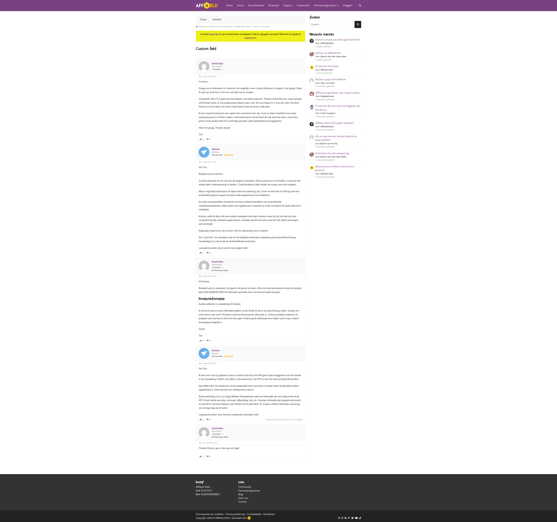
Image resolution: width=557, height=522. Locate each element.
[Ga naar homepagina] (207, 5)
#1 (200, 76)
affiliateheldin (327, 43)
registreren (250, 38)
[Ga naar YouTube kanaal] (356, 518)
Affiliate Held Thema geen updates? (334, 123)
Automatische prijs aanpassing (332, 153)
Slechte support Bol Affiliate (330, 79)
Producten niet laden (326, 66)
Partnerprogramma (249, 490)
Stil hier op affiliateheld (328, 53)
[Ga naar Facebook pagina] (339, 518)
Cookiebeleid (254, 514)
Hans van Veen (327, 83)
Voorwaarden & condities (210, 514)
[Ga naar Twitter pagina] (352, 518)
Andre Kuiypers (328, 113)
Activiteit (216, 19)
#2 (200, 162)
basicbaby (217, 63)
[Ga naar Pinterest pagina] (349, 518)
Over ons (243, 498)
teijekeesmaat (327, 96)
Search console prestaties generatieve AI (337, 39)
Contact (242, 501)
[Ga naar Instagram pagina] (342, 518)
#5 (200, 443)
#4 (200, 363)
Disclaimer (269, 514)
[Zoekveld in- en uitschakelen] (360, 5)
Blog (240, 494)
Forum (203, 19)
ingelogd (214, 34)
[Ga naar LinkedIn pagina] (346, 518)
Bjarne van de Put (329, 143)
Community (244, 486)
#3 (200, 276)
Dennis (216, 149)
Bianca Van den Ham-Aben (333, 56)
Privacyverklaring (235, 514)
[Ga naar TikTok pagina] (360, 518)
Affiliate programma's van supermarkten (337, 92)
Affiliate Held (326, 69)
